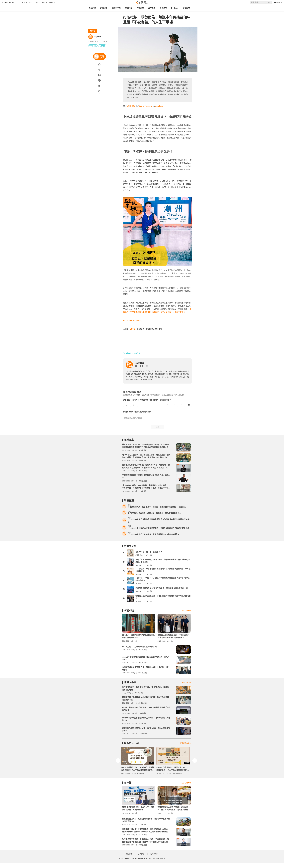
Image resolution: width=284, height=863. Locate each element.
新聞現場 (163, 8)
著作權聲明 (154, 854)
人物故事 (102, 46)
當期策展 (186, 8)
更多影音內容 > (185, 743)
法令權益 (151, 8)
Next (194, 760)
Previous (118, 760)
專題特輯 (128, 8)
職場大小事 (116, 8)
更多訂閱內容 (186, 610)
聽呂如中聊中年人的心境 (133, 320)
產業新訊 (92, 8)
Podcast (174, 8)
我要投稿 (129, 854)
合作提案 (141, 854)
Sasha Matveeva (145, 106)
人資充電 (140, 8)
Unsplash (159, 106)
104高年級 (97, 37)
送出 (157, 427)
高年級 (92, 31)
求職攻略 (103, 8)
